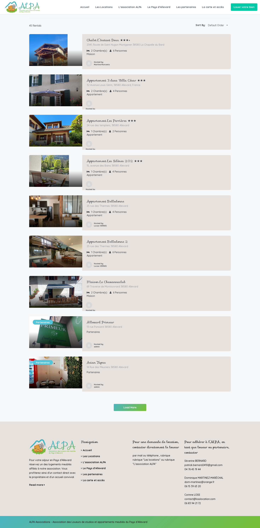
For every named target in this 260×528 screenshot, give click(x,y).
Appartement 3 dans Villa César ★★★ (116, 80)
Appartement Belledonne (105, 201)
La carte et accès (213, 7)
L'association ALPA (144, 464)
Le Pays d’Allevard (159, 7)
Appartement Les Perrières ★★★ (111, 120)
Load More (130, 407)
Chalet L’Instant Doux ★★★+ (108, 40)
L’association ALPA (130, 7)
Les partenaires (186, 7)
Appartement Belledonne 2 (107, 241)
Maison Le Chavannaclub (106, 281)
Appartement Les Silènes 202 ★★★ (115, 161)
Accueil (84, 7)
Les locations (151, 459)
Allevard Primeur (100, 322)
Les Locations (103, 7)
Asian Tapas (96, 362)
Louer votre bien (244, 7)
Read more (36, 484)
